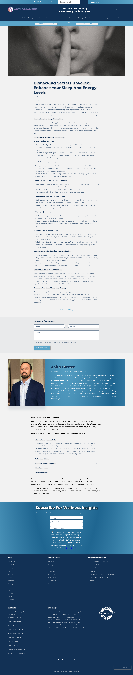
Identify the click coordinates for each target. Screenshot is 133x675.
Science (10, 596)
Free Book (11, 587)
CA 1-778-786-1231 (14, 645)
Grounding (11, 574)
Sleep (9, 571)
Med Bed (11, 565)
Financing (11, 593)
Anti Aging (11, 568)
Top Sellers (11, 561)
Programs (91, 571)
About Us (11, 600)
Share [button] (38, 101)
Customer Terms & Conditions (98, 561)
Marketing (51, 574)
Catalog (10, 584)
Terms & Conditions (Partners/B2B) (100, 577)
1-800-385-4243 (122, 667)
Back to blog (67, 310)
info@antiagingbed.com (17, 653)
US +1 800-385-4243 (15, 641)
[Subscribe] (81, 527)
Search (50, 584)
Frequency (11, 577)
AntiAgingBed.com (63, 671)
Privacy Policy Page (69, 548)
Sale (9, 590)
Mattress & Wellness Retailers (98, 565)
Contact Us (51, 568)
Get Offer (84, 2)
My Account (52, 580)
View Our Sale (87, 23)
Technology (52, 587)
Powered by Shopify (74, 671)
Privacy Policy (93, 568)
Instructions (52, 577)
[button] (12, 18)
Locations (95, 2)
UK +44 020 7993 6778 (16, 649)
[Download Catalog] (116, 10)
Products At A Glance (46, 23)
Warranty (91, 580)
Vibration (11, 580)
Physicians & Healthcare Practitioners (101, 574)
